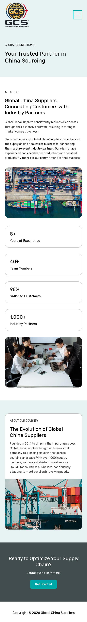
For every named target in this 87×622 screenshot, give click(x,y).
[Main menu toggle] (77, 14)
